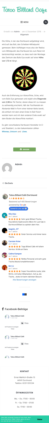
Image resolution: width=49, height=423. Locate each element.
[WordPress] (25, 294)
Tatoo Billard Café (17, 316)
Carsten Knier (15, 241)
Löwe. (24, 131)
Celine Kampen (15, 254)
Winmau (5, 131)
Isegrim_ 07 (13, 229)
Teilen (12, 329)
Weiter (39, 419)
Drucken (26, 149)
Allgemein (24, 34)
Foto (26, 323)
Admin (17, 31)
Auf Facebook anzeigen (11, 327)
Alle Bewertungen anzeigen (24, 280)
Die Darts (9, 183)
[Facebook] (23, 294)
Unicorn (13, 131)
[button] (24, 22)
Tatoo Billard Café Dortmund (23, 195)
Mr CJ (11, 266)
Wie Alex (12, 214)
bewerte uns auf (17, 208)
